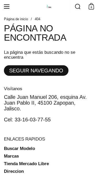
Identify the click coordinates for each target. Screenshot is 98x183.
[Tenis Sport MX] (49, 6)
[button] (77, 6)
